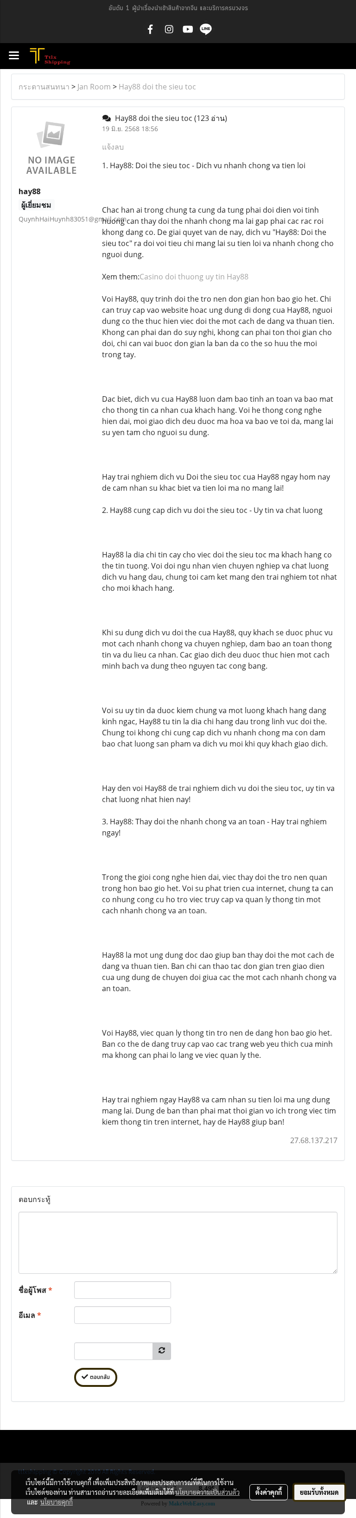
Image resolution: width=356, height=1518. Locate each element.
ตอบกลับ (99, 1377)
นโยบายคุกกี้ (56, 1502)
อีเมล (30, 1315)
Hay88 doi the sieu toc (157, 87)
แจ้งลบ (113, 147)
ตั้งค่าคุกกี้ (268, 1492)
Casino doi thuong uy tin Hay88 (194, 277)
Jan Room (94, 87)
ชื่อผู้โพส (35, 1290)
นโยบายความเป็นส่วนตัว (207, 1492)
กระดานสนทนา (44, 87)
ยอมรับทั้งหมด (319, 1492)
